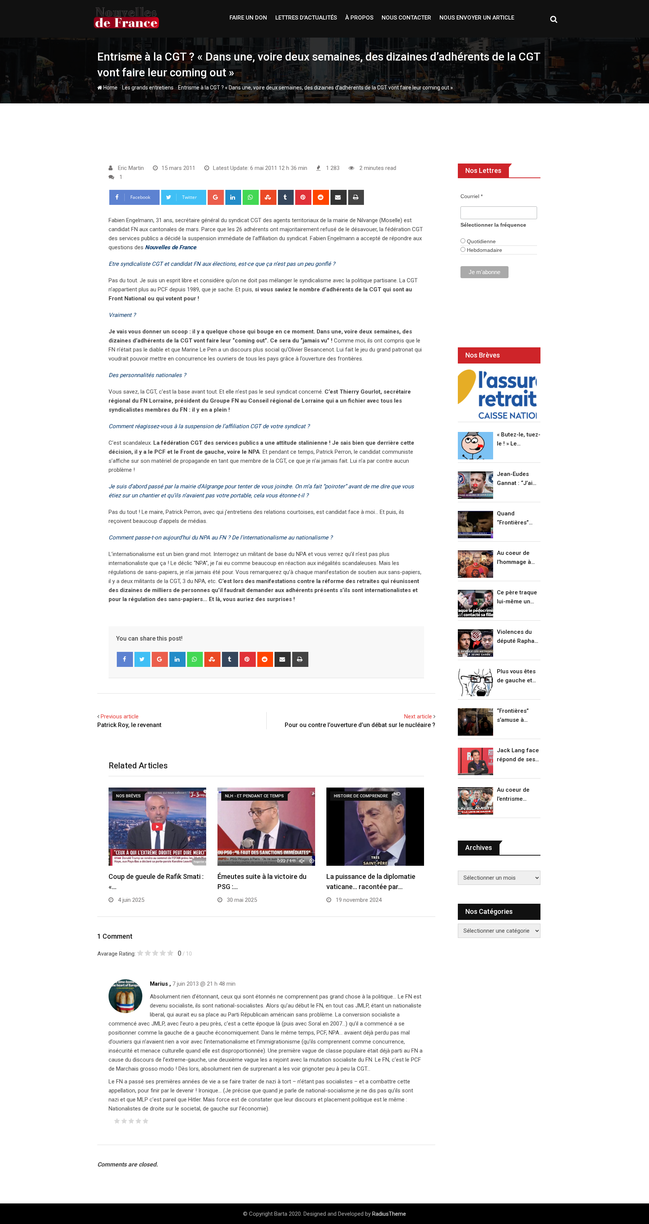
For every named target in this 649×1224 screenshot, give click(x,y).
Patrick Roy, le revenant (129, 725)
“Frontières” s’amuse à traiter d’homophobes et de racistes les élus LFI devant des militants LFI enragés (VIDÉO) (516, 715)
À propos (359, 17)
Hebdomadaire (483, 250)
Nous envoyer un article (476, 17)
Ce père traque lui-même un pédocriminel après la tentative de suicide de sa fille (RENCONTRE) (517, 597)
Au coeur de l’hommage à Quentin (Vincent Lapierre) (514, 558)
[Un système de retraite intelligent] (497, 394)
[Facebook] (125, 659)
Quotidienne (480, 241)
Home (110, 88)
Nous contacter (406, 17)
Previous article (120, 716)
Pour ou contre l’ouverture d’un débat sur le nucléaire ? (360, 725)
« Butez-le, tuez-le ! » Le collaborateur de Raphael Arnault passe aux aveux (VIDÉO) (518, 439)
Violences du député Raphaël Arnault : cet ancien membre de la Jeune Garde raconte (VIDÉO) (518, 637)
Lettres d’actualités (306, 17)
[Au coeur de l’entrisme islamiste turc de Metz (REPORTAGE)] (475, 801)
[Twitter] (142, 659)
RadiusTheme (389, 1213)
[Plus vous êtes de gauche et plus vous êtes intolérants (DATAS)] (475, 682)
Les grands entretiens (148, 88)
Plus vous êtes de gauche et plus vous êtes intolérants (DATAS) (516, 676)
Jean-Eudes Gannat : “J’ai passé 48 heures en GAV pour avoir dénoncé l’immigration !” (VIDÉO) (517, 479)
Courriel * (471, 196)
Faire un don (248, 17)
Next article (418, 716)
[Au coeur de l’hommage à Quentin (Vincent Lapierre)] (475, 564)
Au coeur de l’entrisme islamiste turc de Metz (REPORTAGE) (515, 794)
